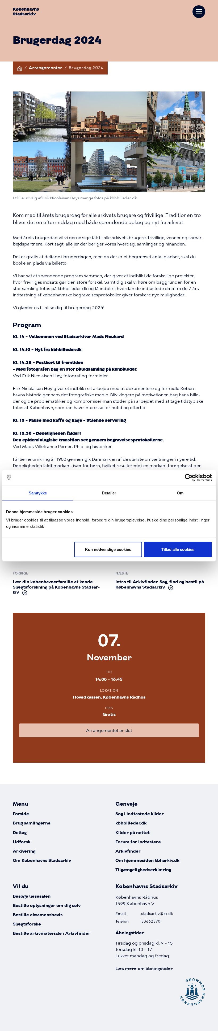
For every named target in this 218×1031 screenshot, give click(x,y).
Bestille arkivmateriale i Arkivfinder (51, 933)
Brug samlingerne (32, 823)
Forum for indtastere (138, 842)
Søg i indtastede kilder (139, 814)
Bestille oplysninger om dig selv (47, 905)
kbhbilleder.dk (130, 823)
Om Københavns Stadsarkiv (42, 860)
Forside (21, 814)
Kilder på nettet (132, 832)
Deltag (20, 832)
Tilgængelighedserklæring (143, 869)
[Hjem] (19, 68)
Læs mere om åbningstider (144, 968)
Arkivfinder (128, 851)
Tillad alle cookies (177, 549)
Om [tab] (180, 492)
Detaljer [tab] (109, 492)
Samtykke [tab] (38, 492)
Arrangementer (45, 68)
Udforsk (21, 842)
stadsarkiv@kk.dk (157, 913)
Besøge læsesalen (32, 896)
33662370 (150, 921)
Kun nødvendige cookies (108, 549)
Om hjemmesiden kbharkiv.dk (147, 860)
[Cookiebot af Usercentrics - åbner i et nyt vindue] (188, 477)
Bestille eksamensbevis (37, 915)
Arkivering (24, 851)
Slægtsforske (27, 924)
